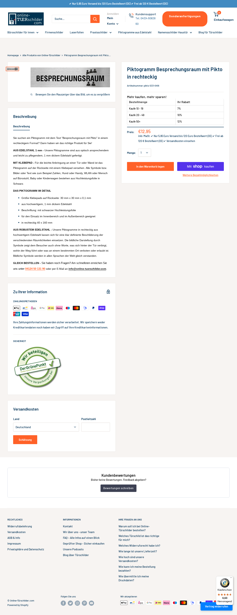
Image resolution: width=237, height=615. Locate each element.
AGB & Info (13, 537)
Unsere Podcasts (73, 549)
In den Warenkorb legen (150, 166)
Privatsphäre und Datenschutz (25, 549)
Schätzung (25, 439)
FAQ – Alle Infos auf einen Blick (81, 537)
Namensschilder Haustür (173, 32)
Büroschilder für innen (20, 32)
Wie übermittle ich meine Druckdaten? (133, 578)
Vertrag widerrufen (216, 606)
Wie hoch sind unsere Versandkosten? (131, 559)
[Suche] (95, 19)
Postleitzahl (88, 419)
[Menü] (231, 578)
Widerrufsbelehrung (19, 526)
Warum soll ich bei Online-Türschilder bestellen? (134, 528)
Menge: (131, 152)
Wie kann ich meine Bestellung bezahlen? (136, 568)
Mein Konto (111, 20)
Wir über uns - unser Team (78, 532)
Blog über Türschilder (76, 555)
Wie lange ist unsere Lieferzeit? (137, 551)
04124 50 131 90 (35, 268)
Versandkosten (16, 532)
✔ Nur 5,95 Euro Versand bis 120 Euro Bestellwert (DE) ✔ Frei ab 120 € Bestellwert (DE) (118, 3)
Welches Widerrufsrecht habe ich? (139, 545)
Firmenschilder (54, 32)
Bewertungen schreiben (118, 488)
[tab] (21, 127)
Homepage (13, 55)
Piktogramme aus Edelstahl (134, 32)
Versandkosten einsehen (180, 141)
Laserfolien (77, 32)
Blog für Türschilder (210, 32)
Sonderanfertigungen (185, 16)
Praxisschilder (99, 32)
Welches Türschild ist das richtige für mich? (138, 537)
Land (16, 419)
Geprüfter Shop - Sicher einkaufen (83, 543)
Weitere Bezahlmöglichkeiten (200, 175)
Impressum (14, 543)
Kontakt (68, 526)
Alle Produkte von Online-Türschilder (41, 55)
